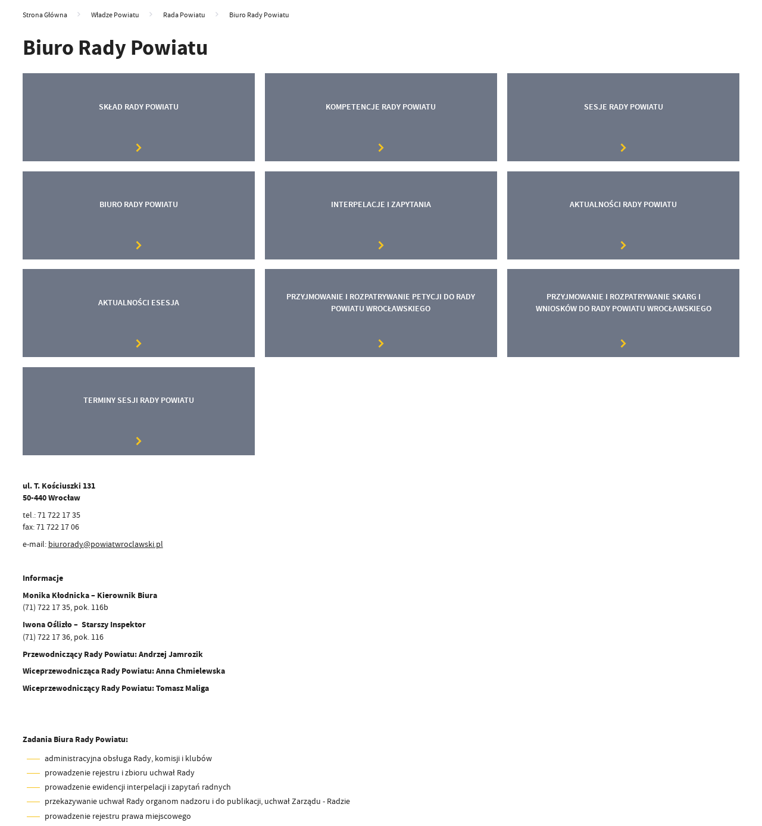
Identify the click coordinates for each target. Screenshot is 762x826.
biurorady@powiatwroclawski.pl (105, 544)
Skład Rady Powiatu (139, 107)
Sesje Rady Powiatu (623, 107)
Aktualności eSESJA (138, 303)
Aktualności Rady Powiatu (623, 204)
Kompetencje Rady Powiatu (381, 107)
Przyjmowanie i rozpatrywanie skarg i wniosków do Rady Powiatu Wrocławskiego (623, 303)
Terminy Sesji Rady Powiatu (138, 400)
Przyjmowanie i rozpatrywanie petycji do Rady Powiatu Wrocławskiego (380, 303)
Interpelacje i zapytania (381, 204)
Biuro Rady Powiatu (138, 204)
